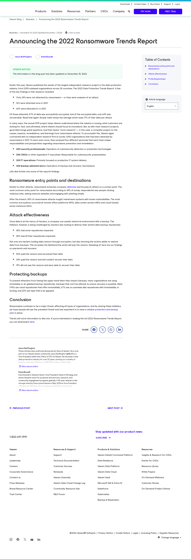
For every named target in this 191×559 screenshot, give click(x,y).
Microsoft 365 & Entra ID (110, 483)
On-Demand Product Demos (156, 489)
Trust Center (16, 494)
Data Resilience (105, 460)
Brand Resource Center (21, 489)
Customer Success (63, 466)
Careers (14, 466)
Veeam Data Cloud (107, 472)
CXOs (104, 11)
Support (58, 455)
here (32, 322)
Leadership (15, 460)
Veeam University (62, 477)
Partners (90, 11)
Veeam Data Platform (109, 466)
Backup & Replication (108, 500)
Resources (73, 11)
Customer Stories (150, 483)
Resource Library (150, 466)
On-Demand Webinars (153, 477)
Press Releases (17, 483)
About (13, 455)
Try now (145, 11)
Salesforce (103, 489)
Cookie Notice (123, 533)
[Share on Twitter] (102, 329)
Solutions (56, 11)
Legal (135, 533)
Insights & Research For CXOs (156, 455)
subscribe (102, 438)
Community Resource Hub (67, 489)
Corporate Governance (21, 472)
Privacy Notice (105, 533)
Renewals (58, 472)
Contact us (15, 477)
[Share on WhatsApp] (111, 329)
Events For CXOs (150, 460)
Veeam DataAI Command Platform (115, 455)
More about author (30, 366)
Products (40, 11)
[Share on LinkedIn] (119, 329)
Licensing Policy (149, 533)
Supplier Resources (169, 533)
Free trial (170, 11)
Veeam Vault (104, 477)
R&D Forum (59, 494)
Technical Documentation (66, 460)
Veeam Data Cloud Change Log (69, 483)
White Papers (148, 472)
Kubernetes (103, 494)
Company (119, 11)
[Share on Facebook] (94, 329)
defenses (71, 187)
